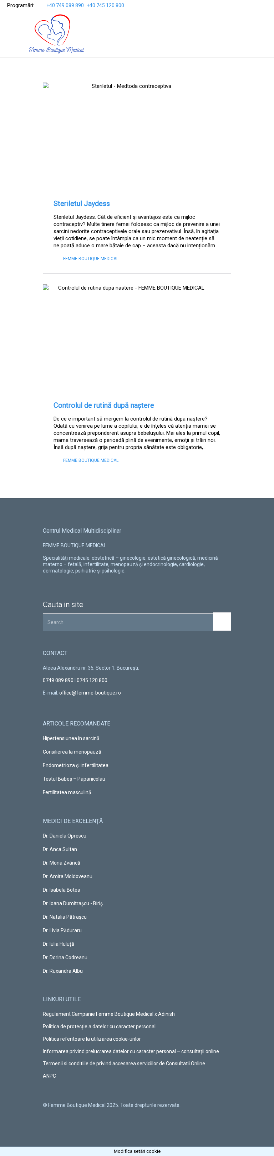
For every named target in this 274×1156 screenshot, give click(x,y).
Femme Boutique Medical (90, 258)
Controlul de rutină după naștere (104, 405)
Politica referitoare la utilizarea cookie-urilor (92, 1039)
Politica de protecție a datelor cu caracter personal (99, 1026)
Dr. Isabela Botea (61, 890)
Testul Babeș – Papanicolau (74, 779)
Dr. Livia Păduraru (62, 930)
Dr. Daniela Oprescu (64, 836)
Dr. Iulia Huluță (58, 944)
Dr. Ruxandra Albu (63, 971)
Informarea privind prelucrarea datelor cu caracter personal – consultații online (131, 1051)
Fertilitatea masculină (67, 792)
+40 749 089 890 (65, 5)
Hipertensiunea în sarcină (71, 738)
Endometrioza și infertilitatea (75, 765)
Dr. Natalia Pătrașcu (65, 917)
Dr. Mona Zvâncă (61, 863)
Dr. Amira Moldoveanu (67, 876)
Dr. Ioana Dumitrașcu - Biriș (73, 903)
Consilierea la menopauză (72, 752)
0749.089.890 (58, 680)
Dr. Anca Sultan (60, 849)
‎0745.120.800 (92, 680)
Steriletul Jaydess (82, 203)
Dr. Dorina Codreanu (65, 957)
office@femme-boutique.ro (90, 693)
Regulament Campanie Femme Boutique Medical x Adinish (109, 1014)
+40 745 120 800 (105, 5)
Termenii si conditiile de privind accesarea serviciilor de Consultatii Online (124, 1063)
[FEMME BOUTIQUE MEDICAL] (57, 34)
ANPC (49, 1076)
